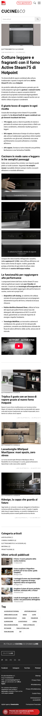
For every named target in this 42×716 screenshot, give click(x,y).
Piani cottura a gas (23, 628)
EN (6, 660)
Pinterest (38, 668)
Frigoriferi (34, 618)
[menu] (39, 3)
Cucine (13, 11)
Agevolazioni (6, 537)
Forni (24, 618)
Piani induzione (9, 631)
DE (19, 660)
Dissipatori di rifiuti (10, 618)
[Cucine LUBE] (3, 3)
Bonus (25, 614)
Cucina (19, 644)
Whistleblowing (36, 684)
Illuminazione (8, 621)
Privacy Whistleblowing (33, 689)
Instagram (16, 668)
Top (20, 631)
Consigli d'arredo (7, 540)
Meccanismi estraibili (11, 624)
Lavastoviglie (22, 621)
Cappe (34, 614)
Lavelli (35, 621)
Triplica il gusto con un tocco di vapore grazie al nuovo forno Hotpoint (19, 399)
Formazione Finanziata (33, 704)
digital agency (10, 704)
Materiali (4, 546)
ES (15, 660)
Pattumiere (7, 628)
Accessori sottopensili (11, 611)
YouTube (27, 668)
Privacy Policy (36, 680)
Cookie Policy (36, 693)
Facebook (4, 668)
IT (2, 660)
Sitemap (38, 676)
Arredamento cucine (11, 614)
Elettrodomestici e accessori (12, 49)
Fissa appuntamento (24, 3)
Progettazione (6, 549)
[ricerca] (34, 3)
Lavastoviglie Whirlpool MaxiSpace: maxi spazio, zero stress (18, 452)
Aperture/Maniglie (30, 611)
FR (11, 660)
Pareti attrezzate (29, 624)
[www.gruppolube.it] (21, 653)
